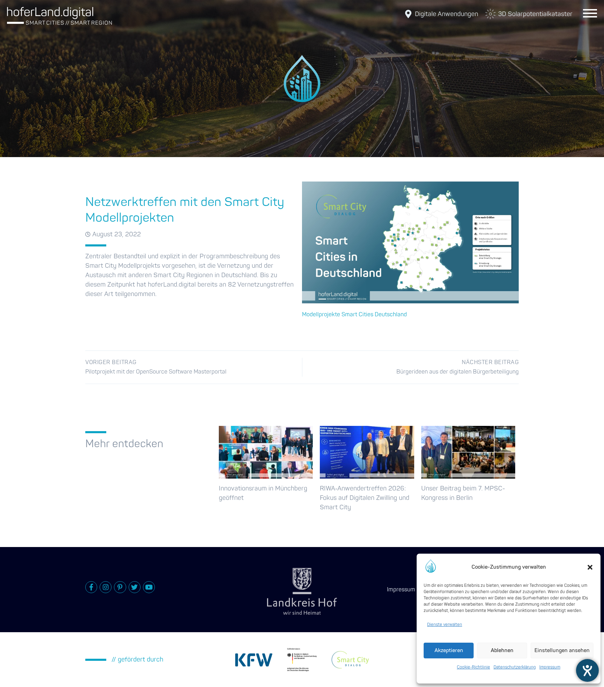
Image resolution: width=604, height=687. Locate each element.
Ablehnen (502, 650)
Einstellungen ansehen (562, 650)
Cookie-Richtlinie (473, 667)
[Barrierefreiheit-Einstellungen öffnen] (587, 670)
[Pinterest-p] (120, 587)
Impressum (549, 667)
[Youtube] (149, 587)
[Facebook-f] (91, 587)
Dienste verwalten (444, 624)
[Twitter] (135, 587)
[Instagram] (106, 587)
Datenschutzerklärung (515, 667)
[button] (590, 567)
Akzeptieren (448, 650)
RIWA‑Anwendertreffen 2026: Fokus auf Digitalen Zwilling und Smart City (364, 498)
